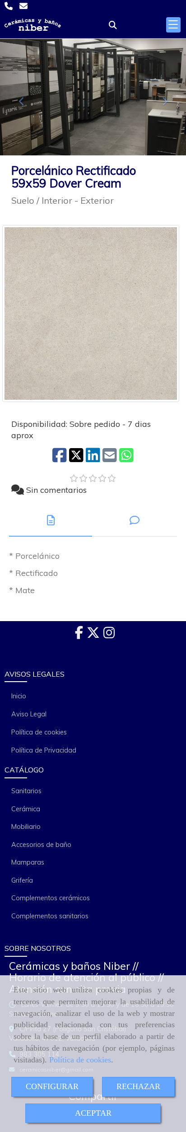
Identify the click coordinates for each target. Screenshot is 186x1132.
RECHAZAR (138, 1086)
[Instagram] (109, 635)
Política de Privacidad (43, 750)
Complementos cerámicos (50, 898)
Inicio (18, 696)
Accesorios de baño (41, 845)
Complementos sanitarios (49, 916)
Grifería (22, 880)
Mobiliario (26, 827)
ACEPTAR (93, 1113)
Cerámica (25, 809)
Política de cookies (80, 1059)
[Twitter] (93, 635)
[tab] (50, 521)
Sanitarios (26, 791)
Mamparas (27, 862)
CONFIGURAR (52, 1086)
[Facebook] (79, 635)
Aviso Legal (28, 714)
